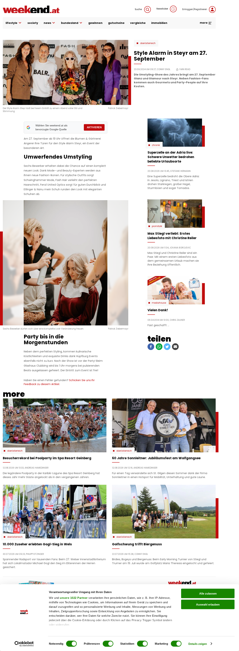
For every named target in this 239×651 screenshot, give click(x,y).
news (47, 23)
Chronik (156, 145)
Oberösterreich (148, 43)
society (32, 23)
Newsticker (162, 8)
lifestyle (11, 23)
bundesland (69, 23)
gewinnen (95, 23)
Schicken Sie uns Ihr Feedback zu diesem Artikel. (59, 382)
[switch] (108, 644)
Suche (138, 9)
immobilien (159, 23)
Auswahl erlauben (208, 604)
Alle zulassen (208, 593)
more (204, 23)
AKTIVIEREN (94, 127)
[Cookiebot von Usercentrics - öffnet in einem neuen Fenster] (24, 644)
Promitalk (157, 226)
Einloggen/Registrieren (194, 9)
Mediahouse (159, 302)
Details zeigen (197, 643)
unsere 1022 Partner (74, 597)
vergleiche (138, 23)
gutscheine (116, 23)
